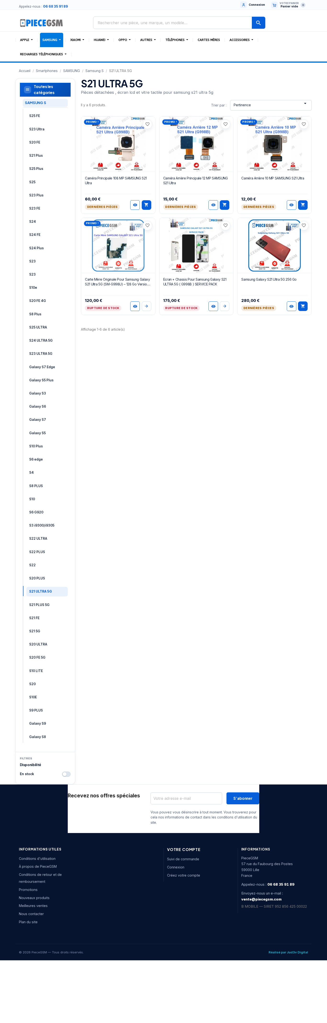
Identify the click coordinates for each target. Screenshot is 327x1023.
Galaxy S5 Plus (41, 380)
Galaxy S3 (37, 393)
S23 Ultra (37, 129)
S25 (32, 182)
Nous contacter (31, 914)
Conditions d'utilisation (37, 858)
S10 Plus (36, 446)
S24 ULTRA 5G (41, 340)
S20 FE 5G (37, 657)
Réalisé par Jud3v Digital (288, 952)
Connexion (175, 867)
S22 (32, 565)
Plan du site (28, 922)
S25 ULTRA (38, 327)
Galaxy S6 (37, 406)
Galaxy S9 (37, 723)
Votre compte (184, 849)
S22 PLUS (37, 552)
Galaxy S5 (37, 433)
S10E (33, 697)
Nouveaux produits (34, 898)
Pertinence (271, 103)
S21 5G (34, 631)
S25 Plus (36, 169)
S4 (31, 472)
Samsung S (35, 102)
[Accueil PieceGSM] (41, 22)
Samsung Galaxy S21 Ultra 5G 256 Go (269, 279)
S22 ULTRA (38, 538)
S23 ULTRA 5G (40, 354)
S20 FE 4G (37, 301)
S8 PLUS (36, 486)
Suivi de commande (183, 859)
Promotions (28, 890)
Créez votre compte (183, 875)
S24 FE (34, 235)
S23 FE (34, 208)
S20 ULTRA (38, 644)
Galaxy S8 (37, 737)
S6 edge (36, 459)
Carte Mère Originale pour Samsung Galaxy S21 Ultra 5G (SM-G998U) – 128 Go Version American (117, 284)
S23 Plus (36, 195)
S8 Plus (35, 314)
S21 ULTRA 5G (40, 591)
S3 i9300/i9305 (41, 525)
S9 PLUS (36, 710)
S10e (33, 287)
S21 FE (34, 618)
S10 (32, 499)
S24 (32, 221)
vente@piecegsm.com (261, 899)
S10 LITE (36, 671)
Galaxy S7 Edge (42, 367)
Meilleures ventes (33, 906)
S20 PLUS (37, 578)
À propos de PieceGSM (38, 866)
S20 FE (34, 142)
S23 (32, 261)
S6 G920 (36, 512)
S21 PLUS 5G (39, 605)
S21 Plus (36, 155)
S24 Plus (36, 248)
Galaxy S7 (37, 420)
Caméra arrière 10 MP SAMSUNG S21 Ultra (272, 178)
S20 (32, 684)
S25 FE (34, 116)
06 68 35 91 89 (55, 6)
